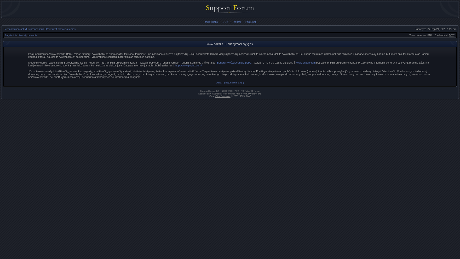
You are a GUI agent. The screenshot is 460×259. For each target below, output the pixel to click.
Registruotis (211, 21)
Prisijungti (250, 21)
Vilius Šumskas (222, 96)
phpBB (216, 91)
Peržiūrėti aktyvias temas (61, 29)
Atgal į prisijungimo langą (230, 82)
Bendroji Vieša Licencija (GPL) (234, 62)
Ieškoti (237, 21)
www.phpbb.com (306, 62)
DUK (225, 21)
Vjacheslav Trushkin (222, 94)
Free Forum (241, 94)
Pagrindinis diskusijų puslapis (21, 35)
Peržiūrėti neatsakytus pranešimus (24, 29)
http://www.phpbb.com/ (188, 65)
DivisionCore (254, 94)
